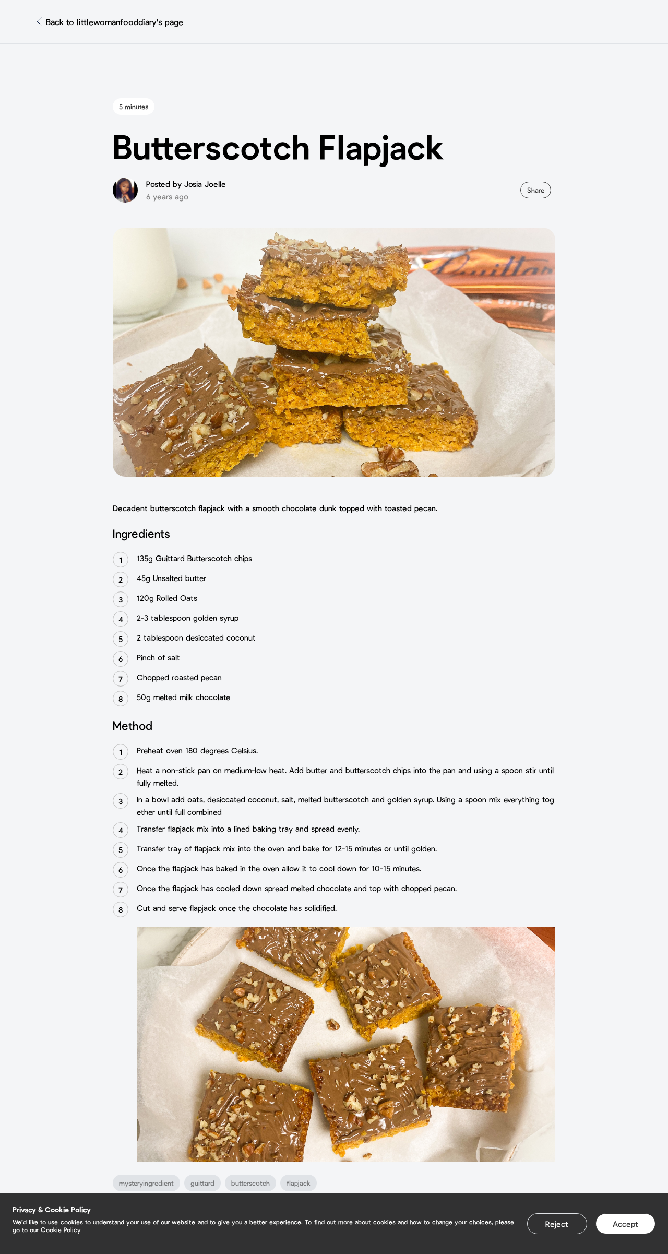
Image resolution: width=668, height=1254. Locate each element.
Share (535, 190)
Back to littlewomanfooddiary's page (114, 22)
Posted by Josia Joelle (186, 183)
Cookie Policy (61, 1229)
